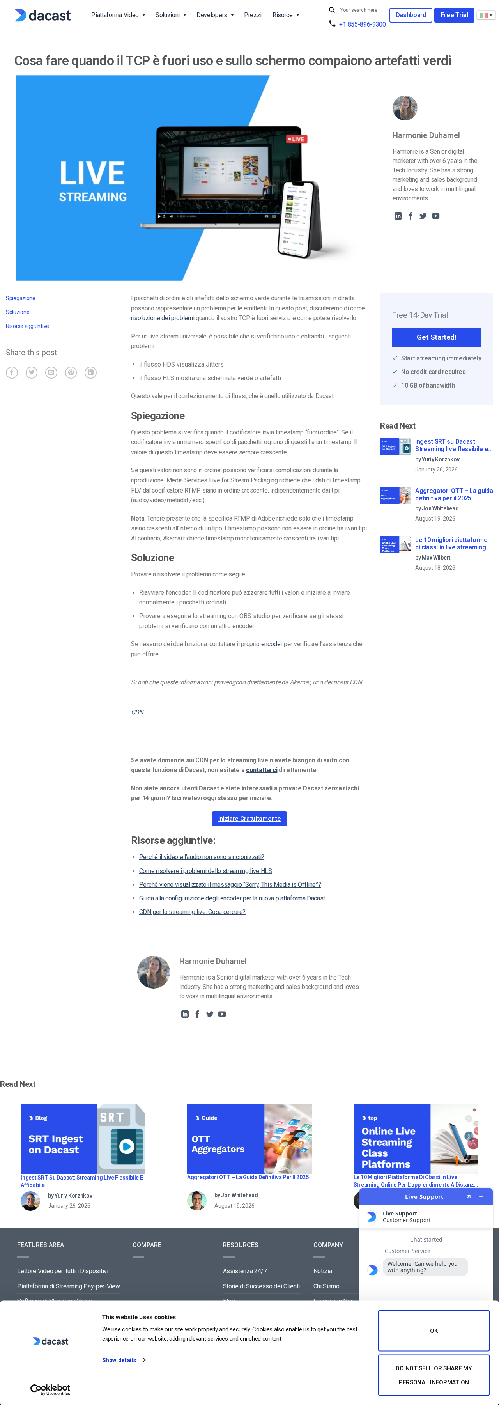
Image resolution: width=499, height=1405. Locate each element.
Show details (119, 1360)
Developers (211, 15)
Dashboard (411, 15)
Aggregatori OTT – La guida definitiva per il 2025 (454, 494)
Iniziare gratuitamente (249, 818)
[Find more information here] (426, 1293)
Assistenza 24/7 (245, 1271)
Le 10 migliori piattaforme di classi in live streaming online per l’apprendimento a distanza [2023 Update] (452, 544)
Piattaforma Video (115, 15)
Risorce (283, 15)
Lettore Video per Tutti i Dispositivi (62, 1271)
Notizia (322, 1271)
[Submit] (333, 10)
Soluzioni (168, 15)
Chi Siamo (326, 1286)
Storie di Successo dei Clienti (261, 1286)
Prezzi (253, 15)
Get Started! (436, 337)
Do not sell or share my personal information (434, 1375)
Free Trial (454, 15)
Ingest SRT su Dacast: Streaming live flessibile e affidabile (451, 446)
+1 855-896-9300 (362, 24)
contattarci (261, 770)
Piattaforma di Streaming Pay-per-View (68, 1286)
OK (433, 1330)
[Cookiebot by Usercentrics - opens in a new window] (50, 1390)
